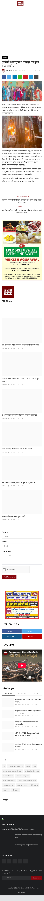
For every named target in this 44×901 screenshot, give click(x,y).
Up (4, 766)
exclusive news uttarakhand (12, 771)
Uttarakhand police (22, 776)
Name (5, 532)
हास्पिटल (28, 766)
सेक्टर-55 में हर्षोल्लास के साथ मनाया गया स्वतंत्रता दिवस (26, 723)
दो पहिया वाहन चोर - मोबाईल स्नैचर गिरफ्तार (26, 845)
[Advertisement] (22, 23)
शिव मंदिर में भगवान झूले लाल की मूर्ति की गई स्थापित (18, 483)
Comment (7, 551)
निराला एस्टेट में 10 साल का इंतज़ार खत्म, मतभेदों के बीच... (28, 701)
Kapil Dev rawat (22, 785)
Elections (16, 790)
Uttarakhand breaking (15, 766)
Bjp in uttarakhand (9, 780)
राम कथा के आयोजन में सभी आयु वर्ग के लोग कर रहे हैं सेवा (28, 836)
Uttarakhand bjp (8, 785)
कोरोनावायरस (34, 785)
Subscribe (37, 878)
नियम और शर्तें (21, 892)
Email (4, 541)
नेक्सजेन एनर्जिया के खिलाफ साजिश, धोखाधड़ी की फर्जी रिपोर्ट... (28, 745)
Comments (7, 527)
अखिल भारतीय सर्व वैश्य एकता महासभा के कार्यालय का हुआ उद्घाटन (20, 380)
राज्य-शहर (5, 57)
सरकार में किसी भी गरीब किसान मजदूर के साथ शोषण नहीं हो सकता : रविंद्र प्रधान (22, 201)
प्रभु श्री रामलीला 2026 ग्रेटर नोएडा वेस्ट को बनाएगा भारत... (28, 712)
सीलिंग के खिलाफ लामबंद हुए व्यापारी (13, 516)
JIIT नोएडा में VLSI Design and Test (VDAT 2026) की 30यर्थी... (27, 734)
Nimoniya (6, 790)
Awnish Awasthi (8, 776)
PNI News (9, 70)
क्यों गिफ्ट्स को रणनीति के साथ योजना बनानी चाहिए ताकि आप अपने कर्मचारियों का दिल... (22, 211)
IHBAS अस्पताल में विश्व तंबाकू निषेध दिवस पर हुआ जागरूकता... (18, 829)
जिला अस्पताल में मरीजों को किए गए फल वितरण (17, 449)
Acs (35, 766)
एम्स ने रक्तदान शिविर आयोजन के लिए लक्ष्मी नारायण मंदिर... (21, 345)
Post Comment (9, 577)
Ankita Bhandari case (32, 771)
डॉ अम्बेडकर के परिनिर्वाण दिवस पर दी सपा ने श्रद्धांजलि (19, 415)
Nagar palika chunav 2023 (27, 780)
